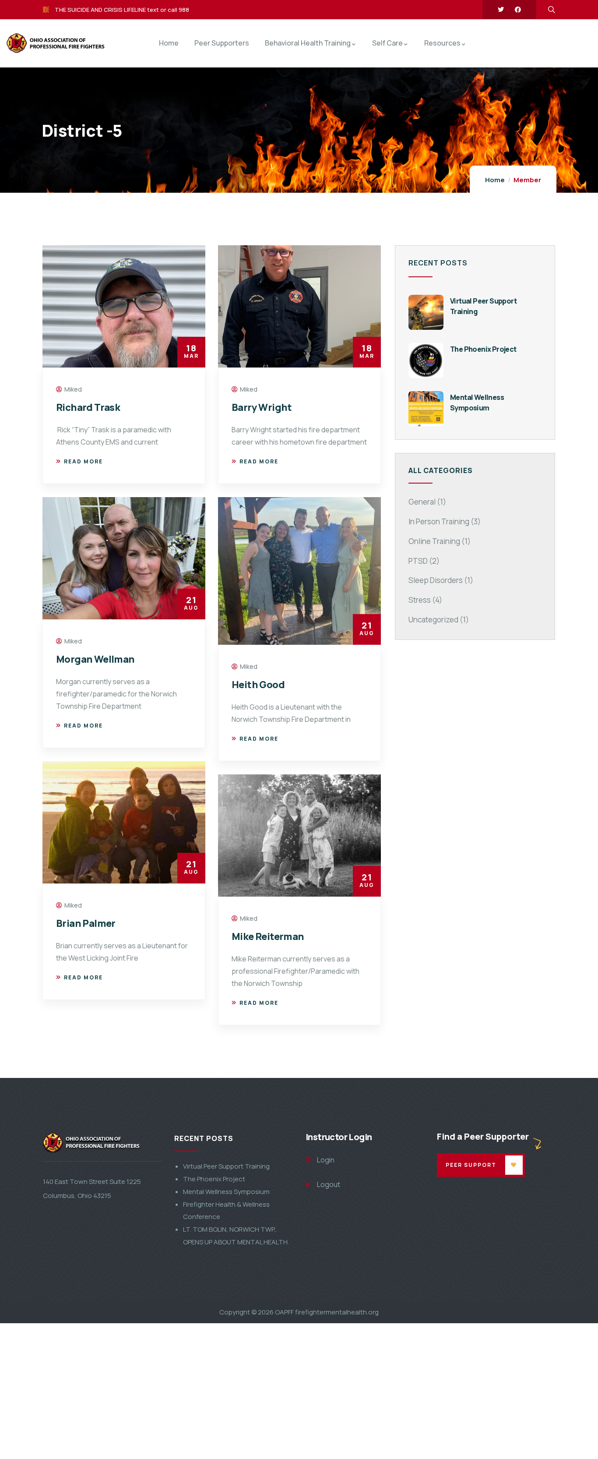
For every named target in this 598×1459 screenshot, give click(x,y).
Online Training (434, 541)
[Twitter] (501, 10)
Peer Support (471, 1165)
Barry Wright (262, 407)
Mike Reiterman (268, 936)
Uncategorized (433, 620)
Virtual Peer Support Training (226, 1166)
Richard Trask (88, 407)
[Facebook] (518, 10)
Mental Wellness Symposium (226, 1191)
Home (495, 179)
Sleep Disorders (435, 580)
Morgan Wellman (95, 659)
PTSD (418, 561)
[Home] (35, 43)
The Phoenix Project (483, 349)
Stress (419, 600)
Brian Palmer (86, 923)
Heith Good (258, 684)
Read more (83, 461)
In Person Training (438, 521)
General (422, 502)
